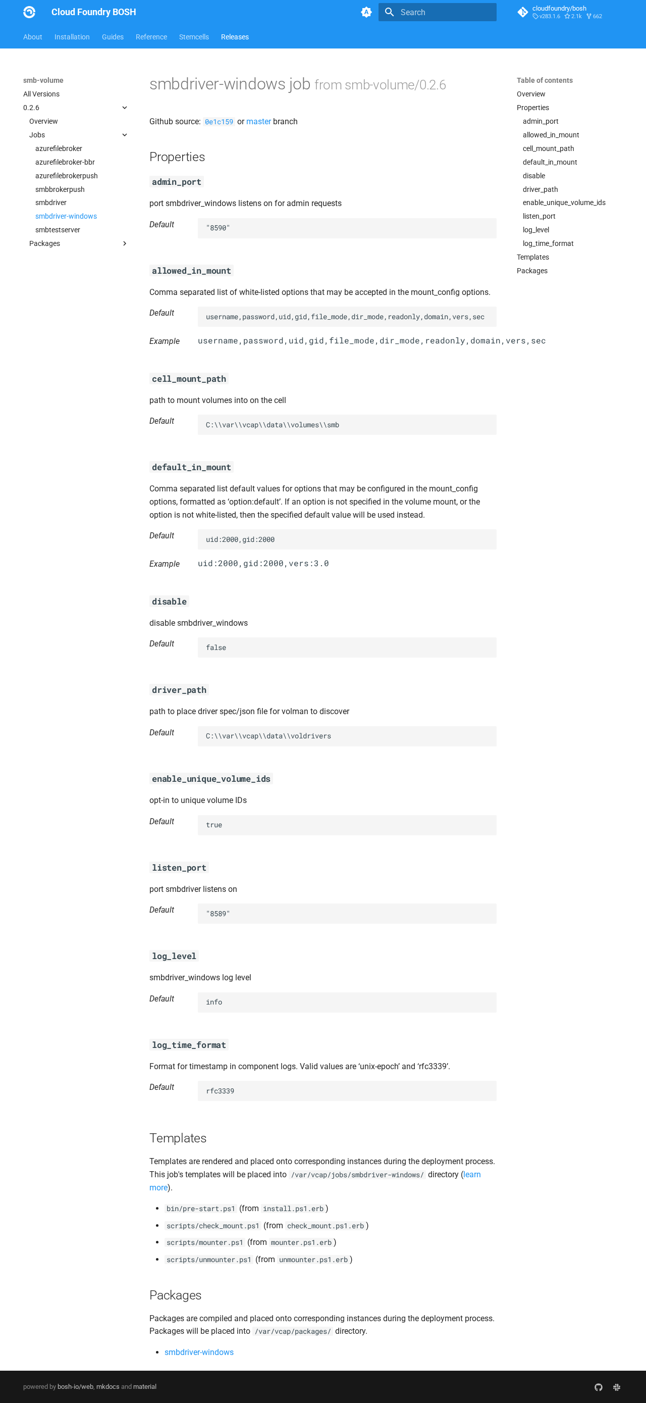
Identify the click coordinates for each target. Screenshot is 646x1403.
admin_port (541, 121)
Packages (532, 271)
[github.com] (598, 1387)
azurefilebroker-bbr (65, 162)
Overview (43, 121)
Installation (72, 37)
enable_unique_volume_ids (564, 202)
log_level (536, 230)
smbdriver (51, 202)
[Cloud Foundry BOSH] (29, 12)
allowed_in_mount (551, 135)
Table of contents (545, 80)
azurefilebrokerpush (66, 176)
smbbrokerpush (60, 189)
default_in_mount (550, 162)
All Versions (41, 94)
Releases (235, 37)
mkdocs (108, 1386)
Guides (113, 37)
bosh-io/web (75, 1386)
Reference (151, 37)
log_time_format (548, 243)
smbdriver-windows (66, 216)
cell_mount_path (548, 148)
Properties (533, 108)
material (144, 1386)
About (32, 37)
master (258, 121)
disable (534, 176)
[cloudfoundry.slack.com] (617, 1387)
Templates (533, 257)
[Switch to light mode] (366, 12)
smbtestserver (57, 230)
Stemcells (194, 37)
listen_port (539, 216)
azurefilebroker (58, 148)
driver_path (540, 189)
